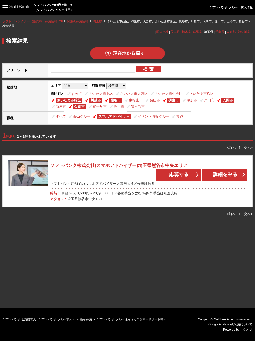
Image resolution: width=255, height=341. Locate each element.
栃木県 (186, 32)
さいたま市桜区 (202, 94)
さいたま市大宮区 (134, 94)
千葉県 (219, 32)
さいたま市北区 (101, 94)
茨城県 (175, 32)
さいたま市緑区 (69, 100)
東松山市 (136, 100)
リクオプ (246, 329)
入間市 (228, 100)
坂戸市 (119, 107)
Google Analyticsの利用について (230, 324)
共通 (179, 116)
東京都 (231, 32)
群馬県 (197, 32)
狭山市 (155, 100)
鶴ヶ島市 (138, 107)
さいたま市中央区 (169, 94)
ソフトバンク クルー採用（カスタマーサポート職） (131, 319)
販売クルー (81, 116)
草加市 (192, 100)
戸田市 (209, 100)
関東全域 (162, 32)
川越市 (96, 100)
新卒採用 (86, 319)
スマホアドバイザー (114, 116)
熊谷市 (115, 100)
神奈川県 (244, 32)
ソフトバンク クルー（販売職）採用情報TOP (32, 21)
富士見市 (100, 107)
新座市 (61, 107)
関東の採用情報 (78, 21)
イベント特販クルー (153, 116)
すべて (76, 94)
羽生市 (173, 100)
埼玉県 (97, 21)
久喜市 (79, 107)
